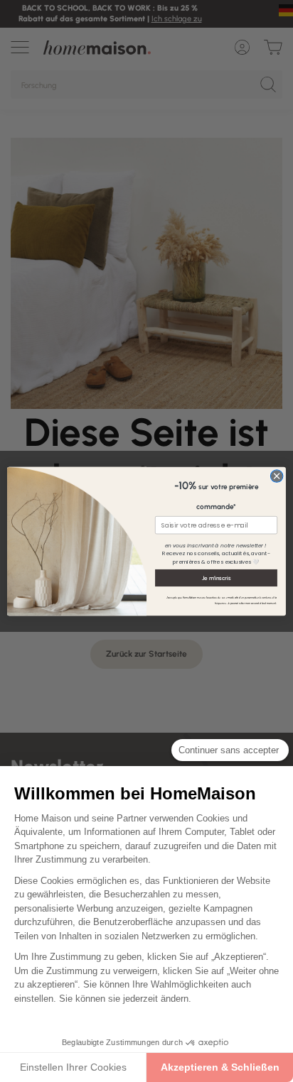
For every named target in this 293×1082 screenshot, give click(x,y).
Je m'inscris (216, 577)
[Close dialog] (276, 475)
